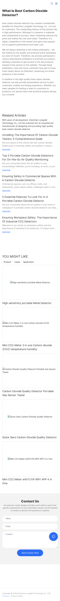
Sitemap (5, 596)
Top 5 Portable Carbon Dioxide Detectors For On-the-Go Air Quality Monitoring (27, 157)
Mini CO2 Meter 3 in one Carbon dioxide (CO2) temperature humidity (27, 347)
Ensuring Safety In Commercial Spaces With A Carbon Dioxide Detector (29, 178)
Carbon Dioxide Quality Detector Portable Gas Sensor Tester (28, 393)
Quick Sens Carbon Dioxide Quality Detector (29, 437)
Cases (17, 262)
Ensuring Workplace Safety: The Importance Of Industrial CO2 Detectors (29, 219)
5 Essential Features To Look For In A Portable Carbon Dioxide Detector (25, 198)
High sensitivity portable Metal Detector (27, 303)
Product (7, 262)
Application (28, 262)
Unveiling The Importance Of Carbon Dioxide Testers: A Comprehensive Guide (30, 136)
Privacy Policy (17, 596)
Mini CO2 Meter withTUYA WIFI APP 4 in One (27, 481)
